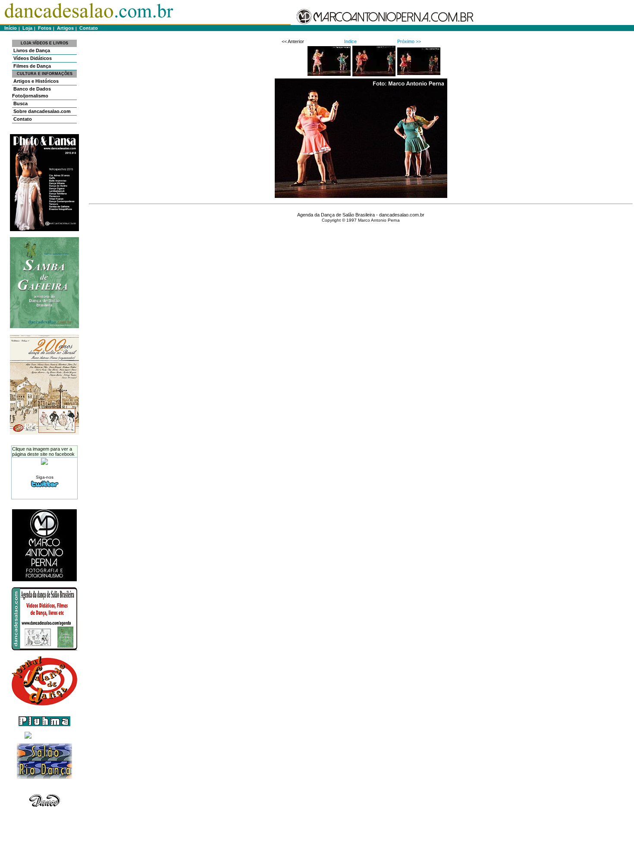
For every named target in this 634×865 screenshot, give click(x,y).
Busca (20, 103)
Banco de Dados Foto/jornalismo (31, 92)
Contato (88, 28)
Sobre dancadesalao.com (41, 111)
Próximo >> (409, 41)
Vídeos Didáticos (32, 58)
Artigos (64, 28)
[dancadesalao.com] (44, 463)
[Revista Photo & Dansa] (44, 229)
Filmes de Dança (31, 66)
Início (9, 28)
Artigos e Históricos (35, 81)
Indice (350, 41)
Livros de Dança (31, 50)
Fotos (44, 28)
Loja (27, 28)
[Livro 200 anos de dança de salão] (44, 433)
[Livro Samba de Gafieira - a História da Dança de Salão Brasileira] (44, 326)
